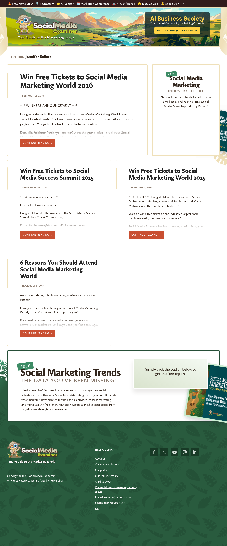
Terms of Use (38, 480)
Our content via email (107, 464)
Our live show (103, 481)
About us (100, 458)
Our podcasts (102, 470)
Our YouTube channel (107, 476)
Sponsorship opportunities (110, 502)
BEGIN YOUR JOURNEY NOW (177, 30)
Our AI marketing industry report (114, 497)
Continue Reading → (39, 144)
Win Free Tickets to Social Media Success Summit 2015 (56, 174)
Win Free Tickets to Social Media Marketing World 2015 (167, 174)
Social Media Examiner (47, 24)
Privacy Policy (55, 480)
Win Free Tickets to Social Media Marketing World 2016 (73, 80)
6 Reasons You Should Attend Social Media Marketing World (58, 269)
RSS (97, 508)
